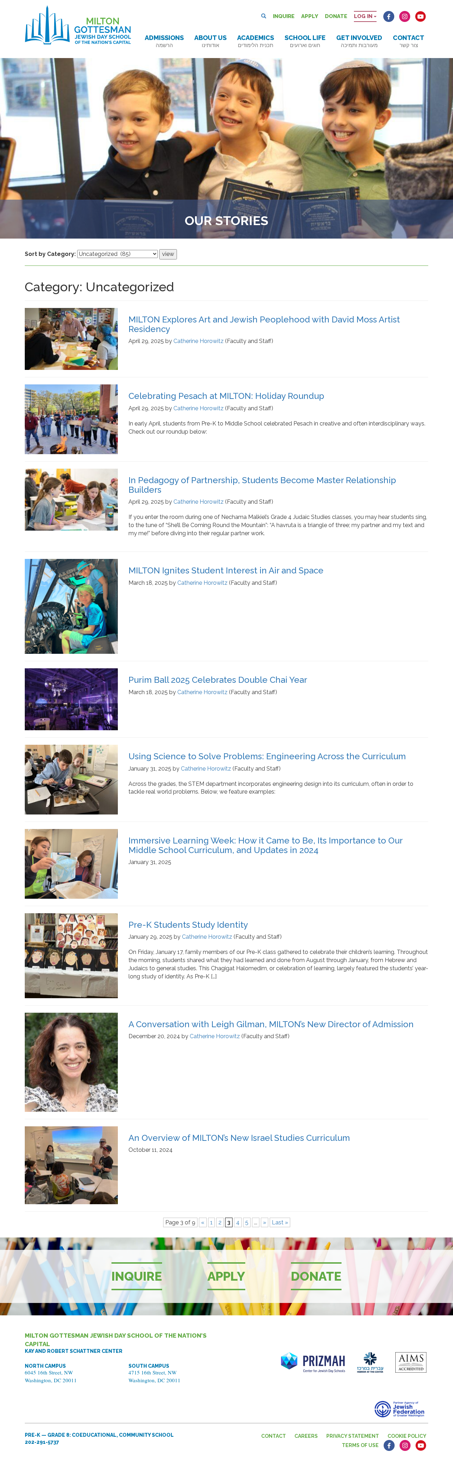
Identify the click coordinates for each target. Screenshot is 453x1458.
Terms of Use (360, 1445)
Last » (280, 1222)
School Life (305, 41)
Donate (336, 16)
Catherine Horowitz (198, 341)
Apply (309, 16)
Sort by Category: (50, 254)
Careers (306, 1436)
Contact (408, 41)
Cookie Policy (407, 1436)
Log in (364, 16)
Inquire (283, 16)
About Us (210, 41)
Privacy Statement (352, 1436)
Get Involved (359, 41)
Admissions (164, 41)
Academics (255, 41)
